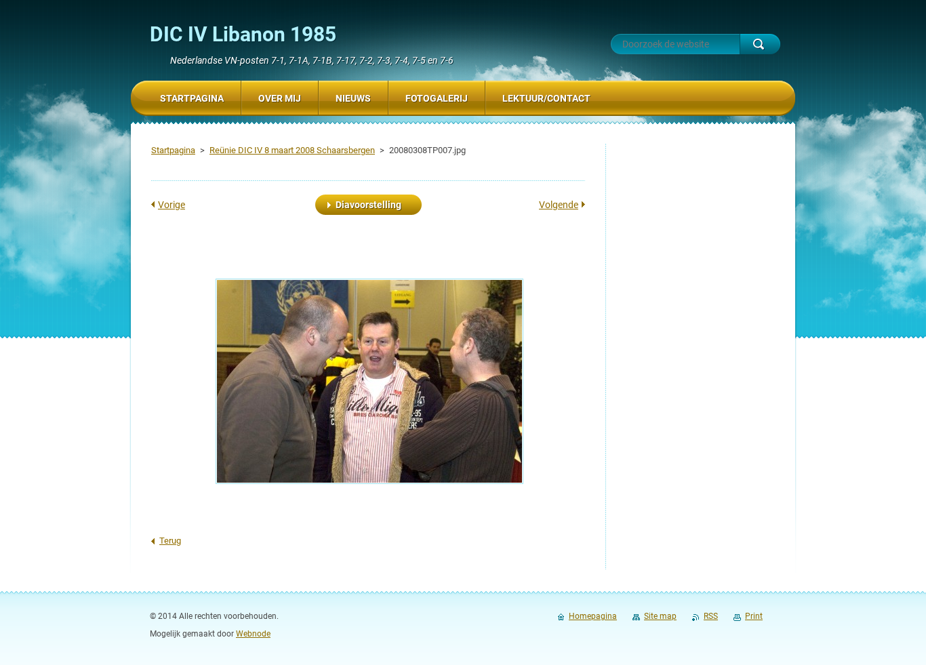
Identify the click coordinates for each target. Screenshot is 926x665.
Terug (170, 541)
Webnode (253, 634)
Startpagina (173, 150)
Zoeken (760, 44)
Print (754, 616)
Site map (660, 616)
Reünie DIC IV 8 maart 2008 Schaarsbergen (292, 150)
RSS (711, 616)
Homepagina (593, 616)
